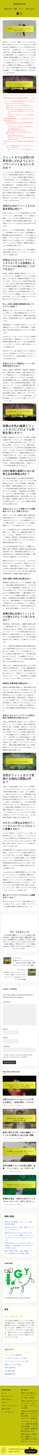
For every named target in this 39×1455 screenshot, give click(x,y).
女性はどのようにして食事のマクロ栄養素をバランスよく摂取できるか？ (21, 127)
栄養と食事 (8, 1367)
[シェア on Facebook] (18, 13)
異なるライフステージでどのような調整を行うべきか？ (21, 150)
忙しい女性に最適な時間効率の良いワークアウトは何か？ (21, 112)
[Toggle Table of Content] (32, 98)
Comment (7, 1002)
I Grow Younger (24, 1298)
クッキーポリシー (8, 1412)
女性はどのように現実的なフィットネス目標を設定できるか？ (21, 115)
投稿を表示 (8, 9)
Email (5, 1038)
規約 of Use (6, 1409)
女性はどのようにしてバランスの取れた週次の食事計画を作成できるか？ (21, 138)
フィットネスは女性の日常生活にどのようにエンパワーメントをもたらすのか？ (19, 102)
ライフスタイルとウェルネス (15, 1361)
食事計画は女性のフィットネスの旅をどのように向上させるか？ (19, 133)
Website (7, 1046)
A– (4, 1452)
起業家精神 (8, 1374)
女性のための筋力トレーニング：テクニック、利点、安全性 (29, 1395)
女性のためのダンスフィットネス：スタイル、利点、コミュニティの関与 (29, 1404)
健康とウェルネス (11, 1364)
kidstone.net (19, 4)
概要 (15, 9)
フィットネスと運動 (11, 1355)
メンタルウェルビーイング (14, 1358)
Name (6, 1029)
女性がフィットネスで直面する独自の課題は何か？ (19, 142)
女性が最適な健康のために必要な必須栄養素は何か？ (19, 123)
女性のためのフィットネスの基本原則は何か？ (19, 105)
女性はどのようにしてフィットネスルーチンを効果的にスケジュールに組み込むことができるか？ (19, 108)
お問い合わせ (30, 9)
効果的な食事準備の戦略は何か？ (16, 135)
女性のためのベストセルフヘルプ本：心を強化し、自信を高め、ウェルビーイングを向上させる (19, 1102)
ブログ (4, 1402)
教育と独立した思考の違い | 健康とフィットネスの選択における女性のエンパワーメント (29, 1437)
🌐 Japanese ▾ (31, 1451)
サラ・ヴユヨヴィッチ (19, 932)
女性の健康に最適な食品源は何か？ (17, 130)
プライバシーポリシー (10, 1406)
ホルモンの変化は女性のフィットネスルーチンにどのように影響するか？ (19, 146)
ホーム (21, 9)
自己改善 (7, 1371)
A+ (4, 1449)
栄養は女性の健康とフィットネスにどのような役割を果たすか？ (19, 119)
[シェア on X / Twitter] (21, 13)
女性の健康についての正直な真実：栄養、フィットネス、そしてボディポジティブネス (19, 1168)
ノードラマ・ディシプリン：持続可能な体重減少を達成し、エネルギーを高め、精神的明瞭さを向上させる (29, 1426)
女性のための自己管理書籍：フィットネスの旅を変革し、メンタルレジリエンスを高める (29, 1414)
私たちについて (7, 1396)
